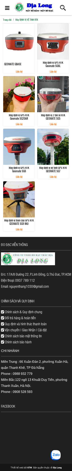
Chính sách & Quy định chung (23, 311)
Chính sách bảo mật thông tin (23, 335)
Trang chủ (7, 19)
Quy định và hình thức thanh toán (25, 323)
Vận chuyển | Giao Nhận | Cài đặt (25, 329)
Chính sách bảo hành (18, 342)
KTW (29, 467)
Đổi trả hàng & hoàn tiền (20, 317)
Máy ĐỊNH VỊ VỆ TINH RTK (26, 19)
